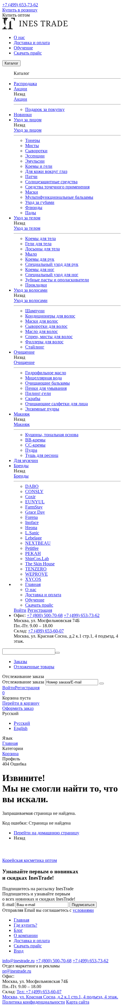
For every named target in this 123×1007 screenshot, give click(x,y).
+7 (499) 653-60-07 (46, 630)
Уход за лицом (27, 130)
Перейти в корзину (20, 703)
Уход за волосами (30, 300)
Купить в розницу (19, 9)
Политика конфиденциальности (33, 1002)
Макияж (22, 424)
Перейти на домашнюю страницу (46, 832)
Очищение (24, 362)
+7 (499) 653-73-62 (20, 4)
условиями (83, 910)
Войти (8, 687)
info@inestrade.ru (18, 960)
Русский (22, 723)
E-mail (8, 904)
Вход (18, 950)
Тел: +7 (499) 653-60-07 (39, 991)
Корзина (10, 753)
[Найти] (57, 653)
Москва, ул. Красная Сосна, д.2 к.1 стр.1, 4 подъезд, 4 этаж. (60, 996)
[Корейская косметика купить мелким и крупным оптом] (35, 27)
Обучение (23, 47)
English (20, 728)
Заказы (20, 661)
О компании (26, 935)
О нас (19, 37)
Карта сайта (77, 1002)
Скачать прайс (28, 52)
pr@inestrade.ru (16, 971)
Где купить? (25, 925)
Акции (20, 99)
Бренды (21, 476)
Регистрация (27, 687)
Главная (33, 584)
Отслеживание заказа (23, 681)
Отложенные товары (34, 666)
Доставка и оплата (32, 42)
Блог (18, 930)
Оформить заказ (17, 708)
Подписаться (83, 905)
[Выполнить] (101, 683)
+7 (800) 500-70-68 (45, 615)
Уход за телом (27, 228)
